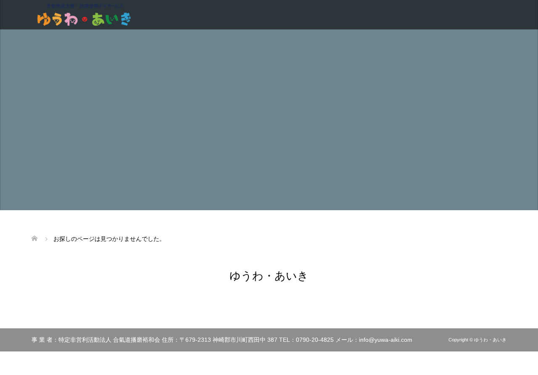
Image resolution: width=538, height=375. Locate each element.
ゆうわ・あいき (269, 275)
